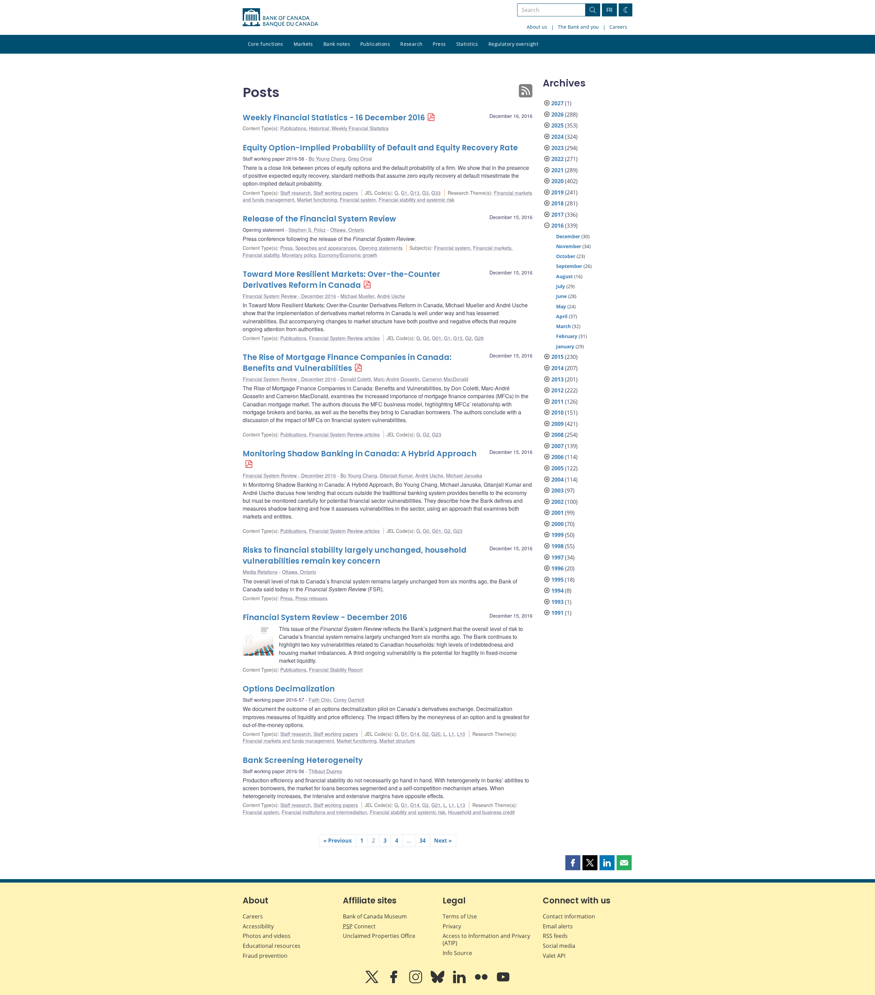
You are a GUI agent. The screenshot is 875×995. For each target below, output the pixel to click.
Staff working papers (335, 192)
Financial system (358, 199)
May (561, 306)
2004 (557, 479)
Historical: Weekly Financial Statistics (349, 128)
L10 (461, 733)
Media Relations (260, 571)
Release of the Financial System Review (319, 219)
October (565, 256)
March (563, 326)
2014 (557, 368)
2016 (557, 225)
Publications (375, 44)
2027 (557, 103)
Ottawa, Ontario (347, 229)
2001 (557, 512)
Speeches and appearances (325, 247)
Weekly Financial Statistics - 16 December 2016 (334, 117)
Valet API (554, 955)
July (560, 286)
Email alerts (558, 926)
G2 (468, 338)
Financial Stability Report (336, 669)
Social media (559, 946)
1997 (557, 557)
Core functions (265, 44)
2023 (557, 148)
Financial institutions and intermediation (324, 812)
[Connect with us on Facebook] (394, 981)
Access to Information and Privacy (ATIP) (486, 939)
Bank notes (336, 44)
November (568, 246)
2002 (557, 502)
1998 (557, 546)
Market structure (397, 740)
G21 (436, 805)
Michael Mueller (357, 296)
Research (411, 44)
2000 (557, 524)
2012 (557, 390)
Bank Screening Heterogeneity (303, 760)
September (569, 266)
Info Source (457, 953)
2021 (557, 170)
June (561, 296)
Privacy (452, 926)
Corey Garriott (349, 699)
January (565, 346)
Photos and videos (267, 936)
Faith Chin (320, 699)
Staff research (295, 192)
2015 (557, 357)
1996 (557, 568)
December (568, 236)
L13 (461, 805)
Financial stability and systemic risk (416, 199)
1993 (557, 602)
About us (537, 27)
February (566, 336)
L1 (451, 733)
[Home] (280, 17)
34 (422, 840)
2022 (557, 159)
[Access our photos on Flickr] (482, 981)
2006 (557, 457)
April (561, 316)
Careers (618, 27)
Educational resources (271, 946)
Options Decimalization (289, 689)
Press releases (311, 598)
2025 (557, 125)
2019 (557, 192)
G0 (426, 338)
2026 (557, 114)
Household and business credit (481, 812)
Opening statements (381, 247)
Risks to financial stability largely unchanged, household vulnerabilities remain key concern (355, 555)
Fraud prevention (265, 955)
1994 (557, 590)
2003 (557, 490)
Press (439, 44)
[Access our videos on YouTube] (503, 981)
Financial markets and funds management (288, 740)
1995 (557, 579)
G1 (404, 192)
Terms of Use (460, 916)
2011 (557, 401)
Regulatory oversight (513, 44)
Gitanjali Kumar (396, 475)
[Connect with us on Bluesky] (438, 981)
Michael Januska (464, 475)
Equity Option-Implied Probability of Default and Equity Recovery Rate (380, 148)
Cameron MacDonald (445, 379)
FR (609, 10)
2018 (557, 203)
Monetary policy (299, 255)
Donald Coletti (355, 379)
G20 (436, 733)
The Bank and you (578, 27)
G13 (414, 192)
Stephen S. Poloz (307, 229)
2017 (557, 214)
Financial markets (492, 247)
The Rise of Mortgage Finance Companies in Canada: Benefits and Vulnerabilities (347, 363)
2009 (557, 424)
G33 (436, 192)
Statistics (467, 44)
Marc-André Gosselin (396, 379)
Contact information (569, 916)
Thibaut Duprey (325, 771)
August (564, 276)
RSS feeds (555, 936)
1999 (557, 535)
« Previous (337, 840)
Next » (443, 840)
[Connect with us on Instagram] (416, 981)
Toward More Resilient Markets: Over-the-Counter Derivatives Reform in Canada (341, 280)
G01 (436, 338)
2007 (557, 446)
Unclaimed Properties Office (379, 936)
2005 (557, 468)
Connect (359, 926)
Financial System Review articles (344, 338)
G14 (414, 733)
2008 (557, 435)
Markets (303, 44)
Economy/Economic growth (348, 255)
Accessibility (258, 926)
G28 (479, 338)
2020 (557, 181)
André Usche (391, 296)
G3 (425, 192)
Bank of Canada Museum (375, 916)
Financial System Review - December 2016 (289, 296)
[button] (572, 862)
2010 (557, 412)
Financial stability (261, 255)
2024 (557, 136)
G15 (457, 338)
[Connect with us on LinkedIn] (460, 981)
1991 (557, 613)
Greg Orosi (360, 158)
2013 (557, 379)
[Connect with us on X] (372, 981)
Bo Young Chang (327, 158)
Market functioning (317, 199)
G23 (436, 434)
